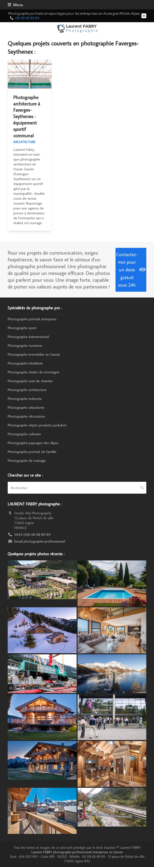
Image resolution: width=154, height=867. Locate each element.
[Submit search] (142, 487)
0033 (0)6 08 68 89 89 (32, 534)
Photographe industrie (25, 398)
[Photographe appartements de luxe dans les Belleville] (42, 810)
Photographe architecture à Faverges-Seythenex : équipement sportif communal (26, 116)
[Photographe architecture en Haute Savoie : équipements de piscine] (112, 582)
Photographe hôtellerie (25, 363)
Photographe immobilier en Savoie (34, 354)
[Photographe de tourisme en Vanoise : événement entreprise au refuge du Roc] (42, 579)
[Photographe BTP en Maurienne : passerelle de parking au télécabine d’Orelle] (112, 806)
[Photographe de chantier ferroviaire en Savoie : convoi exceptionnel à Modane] (42, 673)
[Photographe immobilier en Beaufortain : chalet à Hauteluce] (112, 629)
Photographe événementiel (28, 336)
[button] (15, 4)
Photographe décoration (26, 416)
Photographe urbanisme (26, 407)
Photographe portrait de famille (32, 451)
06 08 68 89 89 (27, 18)
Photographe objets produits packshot (37, 424)
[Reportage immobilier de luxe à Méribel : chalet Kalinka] (112, 763)
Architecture (24, 142)
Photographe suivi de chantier (30, 380)
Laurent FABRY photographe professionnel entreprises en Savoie (77, 852)
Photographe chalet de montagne (33, 371)
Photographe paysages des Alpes (33, 442)
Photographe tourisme (25, 345)
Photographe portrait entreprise (32, 318)
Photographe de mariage (27, 460)
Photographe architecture (27, 389)
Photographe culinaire (24, 433)
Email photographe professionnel (39, 541)
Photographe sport (22, 327)
